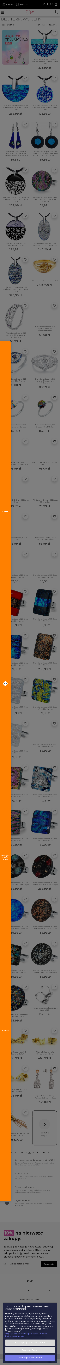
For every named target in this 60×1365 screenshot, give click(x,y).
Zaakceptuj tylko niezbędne (30, 1342)
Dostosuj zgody (30, 1350)
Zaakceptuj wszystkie (30, 1357)
